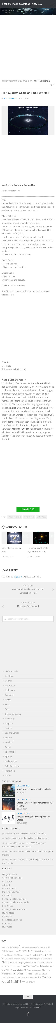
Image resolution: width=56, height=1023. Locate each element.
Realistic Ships (15, 973)
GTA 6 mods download (12, 877)
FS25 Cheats (7, 905)
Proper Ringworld (15, 517)
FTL (4, 958)
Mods (39, 966)
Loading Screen (12, 732)
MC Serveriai (35, 1007)
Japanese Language (18, 962)
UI (27, 981)
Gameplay (9, 718)
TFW (23, 982)
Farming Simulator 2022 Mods (15, 902)
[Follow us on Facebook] (28, 1014)
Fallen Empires (43, 954)
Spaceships (10, 751)
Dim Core (10, 955)
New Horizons (47, 966)
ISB (3, 962)
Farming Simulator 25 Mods (14, 909)
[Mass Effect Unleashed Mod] (15, 538)
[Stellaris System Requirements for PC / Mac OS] (8, 804)
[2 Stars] (4, 369)
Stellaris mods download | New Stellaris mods (22, 4)
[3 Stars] (6, 369)
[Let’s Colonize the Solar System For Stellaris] (41, 538)
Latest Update (42, 962)
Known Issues (31, 962)
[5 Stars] (10, 369)
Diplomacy (10, 690)
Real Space (27, 973)
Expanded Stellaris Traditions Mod (33, 838)
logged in (18, 576)
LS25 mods (7, 926)
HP (33, 958)
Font (7, 709)
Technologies (11, 761)
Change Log (12, 951)
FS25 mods (7, 916)
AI (20, 946)
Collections (10, 685)
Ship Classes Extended (40, 974)
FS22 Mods (7, 895)
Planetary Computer (34, 970)
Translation (10, 770)
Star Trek (42, 977)
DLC (16, 955)
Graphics (27, 81)
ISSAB (7, 962)
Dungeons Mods (9, 874)
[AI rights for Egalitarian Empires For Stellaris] (8, 818)
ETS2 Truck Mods (9, 888)
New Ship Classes (10, 969)
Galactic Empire (12, 959)
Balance (8, 680)
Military (8, 737)
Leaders (8, 728)
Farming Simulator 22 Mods (14, 898)
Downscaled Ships (26, 955)
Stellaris (14, 981)
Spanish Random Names (11, 977)
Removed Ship (29, 517)
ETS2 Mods (7, 881)
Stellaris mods (10, 98)
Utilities (8, 775)
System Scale (41, 517)
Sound (8, 747)
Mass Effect (26, 966)
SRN (35, 977)
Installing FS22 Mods (11, 891)
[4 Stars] (8, 369)
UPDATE (31, 982)
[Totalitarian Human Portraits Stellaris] (8, 790)
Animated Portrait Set (29, 948)
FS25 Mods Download (12, 919)
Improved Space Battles (43, 959)
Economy (9, 695)
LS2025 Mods (8, 912)
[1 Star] (2, 369)
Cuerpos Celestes (38, 951)
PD (25, 970)
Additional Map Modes (10, 947)
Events (8, 699)
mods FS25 (7, 923)
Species (8, 756)
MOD (34, 966)
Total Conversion (12, 766)
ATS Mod (6, 884)
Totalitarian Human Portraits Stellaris (34, 789)
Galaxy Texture (25, 958)
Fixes (7, 704)
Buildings (9, 676)
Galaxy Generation (11, 81)
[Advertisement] (28, 46)
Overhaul (9, 742)
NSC (20, 970)
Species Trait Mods (27, 977)
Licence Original (15, 966)
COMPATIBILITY (23, 951)
